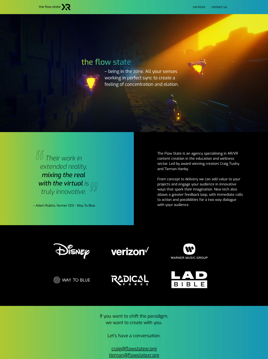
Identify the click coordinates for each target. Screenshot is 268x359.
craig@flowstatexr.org (134, 349)
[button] (199, 7)
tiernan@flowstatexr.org (134, 355)
